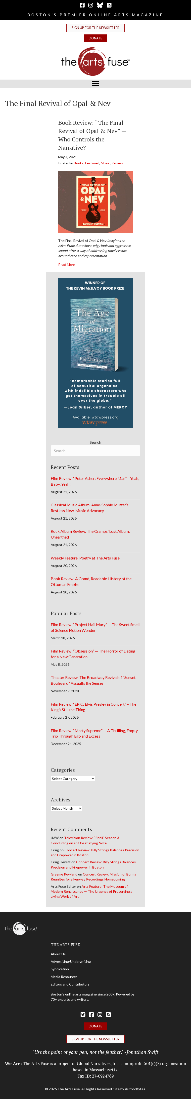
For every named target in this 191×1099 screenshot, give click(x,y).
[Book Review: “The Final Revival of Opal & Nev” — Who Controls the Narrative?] (95, 201)
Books (79, 163)
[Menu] (95, 84)
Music (105, 163)
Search (95, 442)
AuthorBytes (135, 1089)
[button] (95, 28)
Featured (92, 163)
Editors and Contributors (70, 984)
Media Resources (64, 977)
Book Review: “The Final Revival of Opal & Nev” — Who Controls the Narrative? (92, 135)
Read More (66, 264)
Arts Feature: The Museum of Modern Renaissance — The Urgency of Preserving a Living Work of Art (91, 891)
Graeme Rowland (64, 874)
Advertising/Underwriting (71, 961)
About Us (58, 954)
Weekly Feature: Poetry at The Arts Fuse (85, 557)
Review (117, 163)
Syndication (60, 969)
